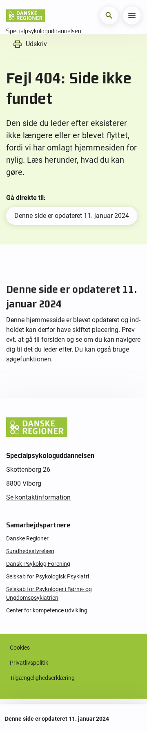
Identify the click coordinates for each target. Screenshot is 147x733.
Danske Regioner (27, 538)
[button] (109, 15)
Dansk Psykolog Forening (38, 563)
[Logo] (25, 16)
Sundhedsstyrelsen (30, 551)
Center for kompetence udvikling (46, 610)
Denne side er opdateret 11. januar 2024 (71, 216)
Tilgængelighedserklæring (42, 678)
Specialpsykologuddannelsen (43, 31)
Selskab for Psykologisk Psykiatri (47, 576)
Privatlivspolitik (29, 662)
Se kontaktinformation (38, 497)
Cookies (20, 647)
